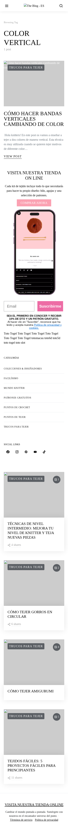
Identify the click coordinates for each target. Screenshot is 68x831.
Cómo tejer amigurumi (31, 691)
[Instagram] (17, 451)
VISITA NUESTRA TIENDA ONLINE (34, 805)
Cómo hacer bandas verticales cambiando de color (34, 118)
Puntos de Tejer (15, 417)
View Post (13, 156)
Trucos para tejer (26, 67)
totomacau (37, 338)
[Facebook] (8, 451)
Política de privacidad (46, 819)
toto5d (56, 338)
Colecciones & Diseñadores (23, 368)
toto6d (48, 338)
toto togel (9, 342)
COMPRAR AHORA (34, 202)
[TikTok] (44, 451)
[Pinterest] (26, 451)
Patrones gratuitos (17, 397)
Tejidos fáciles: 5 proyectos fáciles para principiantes (31, 765)
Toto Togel (10, 333)
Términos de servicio (21, 819)
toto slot (20, 342)
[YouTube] (35, 451)
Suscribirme (50, 306)
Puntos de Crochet (17, 407)
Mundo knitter (14, 388)
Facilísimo (11, 378)
